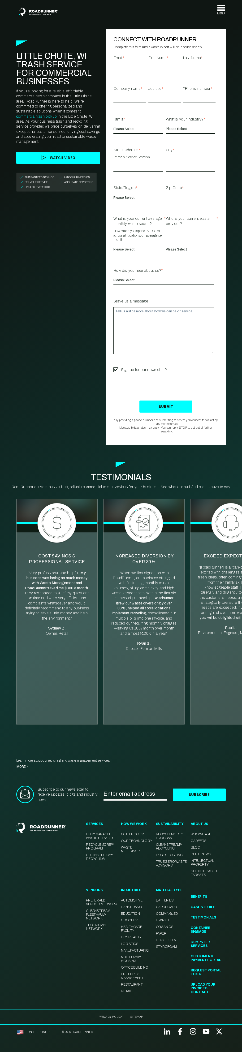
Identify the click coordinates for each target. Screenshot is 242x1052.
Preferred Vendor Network (101, 902)
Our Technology (136, 841)
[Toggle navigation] (221, 10)
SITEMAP (136, 1016)
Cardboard (166, 907)
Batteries (165, 900)
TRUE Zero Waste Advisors (171, 863)
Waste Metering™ (130, 849)
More (21, 766)
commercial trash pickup (36, 116)
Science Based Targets (204, 873)
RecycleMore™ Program (100, 846)
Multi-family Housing (131, 959)
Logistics (129, 944)
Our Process (133, 834)
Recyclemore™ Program (170, 836)
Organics (164, 927)
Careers (198, 841)
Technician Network (96, 927)
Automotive (132, 900)
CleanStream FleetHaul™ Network (98, 914)
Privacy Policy (110, 1016)
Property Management (132, 976)
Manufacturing (135, 950)
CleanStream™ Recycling (99, 857)
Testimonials (203, 917)
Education (130, 913)
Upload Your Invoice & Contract (203, 988)
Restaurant (132, 984)
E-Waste (163, 920)
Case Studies (203, 907)
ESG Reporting (169, 855)
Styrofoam (166, 947)
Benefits (199, 896)
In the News (201, 854)
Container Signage (200, 929)
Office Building (134, 967)
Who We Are (201, 834)
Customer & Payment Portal (206, 958)
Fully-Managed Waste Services (100, 836)
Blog (195, 847)
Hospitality (131, 937)
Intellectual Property (202, 862)
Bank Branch (132, 907)
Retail (126, 991)
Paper (161, 933)
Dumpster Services (200, 944)
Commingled (167, 913)
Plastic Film (166, 940)
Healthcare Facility (131, 928)
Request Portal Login (206, 972)
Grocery (129, 920)
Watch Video (62, 157)
